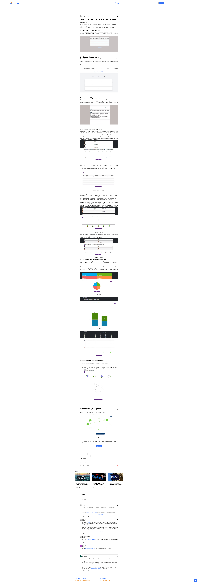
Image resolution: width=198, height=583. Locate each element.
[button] (121, 9)
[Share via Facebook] (80, 462)
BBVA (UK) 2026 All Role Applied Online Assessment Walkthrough (82, 484)
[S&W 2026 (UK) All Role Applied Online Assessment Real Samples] (115, 477)
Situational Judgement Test (93, 453)
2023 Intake (111, 9)
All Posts (76, 9)
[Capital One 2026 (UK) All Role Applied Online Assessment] (99, 477)
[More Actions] (117, 505)
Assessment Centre (98, 9)
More (116, 9)
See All (122, 471)
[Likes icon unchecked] (83, 516)
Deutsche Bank (104, 453)
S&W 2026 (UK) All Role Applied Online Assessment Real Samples (116, 484)
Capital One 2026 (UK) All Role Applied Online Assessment (98, 484)
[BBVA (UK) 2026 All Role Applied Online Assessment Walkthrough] (82, 477)
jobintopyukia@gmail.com (82, 580)
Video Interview (90, 9)
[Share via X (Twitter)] (82, 462)
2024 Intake (105, 9)
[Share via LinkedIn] (85, 462)
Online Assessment (83, 9)
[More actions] (117, 16)
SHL (99, 453)
